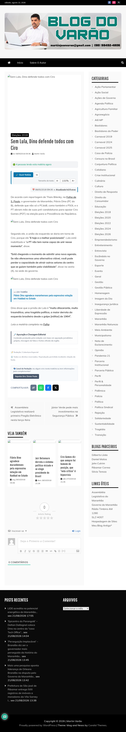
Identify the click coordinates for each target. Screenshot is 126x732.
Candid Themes (97, 725)
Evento (99, 270)
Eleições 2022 (103, 223)
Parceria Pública (104, 370)
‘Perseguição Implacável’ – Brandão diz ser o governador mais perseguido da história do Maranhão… (23, 649)
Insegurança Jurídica (106, 304)
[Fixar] (34, 551)
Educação (100, 206)
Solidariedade (103, 418)
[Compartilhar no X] (56, 388)
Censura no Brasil (105, 158)
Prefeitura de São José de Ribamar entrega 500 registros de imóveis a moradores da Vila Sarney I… (23, 693)
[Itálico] (25, 551)
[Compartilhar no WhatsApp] (41, 388)
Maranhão (101, 318)
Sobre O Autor (38, 62)
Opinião (99, 350)
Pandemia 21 (102, 355)
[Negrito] (21, 551)
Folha (46, 324)
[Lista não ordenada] (42, 551)
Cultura (99, 186)
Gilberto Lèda (100, 454)
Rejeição (100, 412)
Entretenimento (103, 245)
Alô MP (99, 120)
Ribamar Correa (101, 467)
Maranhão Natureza (106, 324)
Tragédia (100, 429)
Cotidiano (100, 169)
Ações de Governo (105, 97)
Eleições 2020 (103, 217)
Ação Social (101, 92)
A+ (73, 181)
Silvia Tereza (99, 471)
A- (57, 181)
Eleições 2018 (20, 135)
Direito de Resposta (106, 191)
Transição (100, 434)
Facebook (109, 2)
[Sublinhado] (29, 551)
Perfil (98, 375)
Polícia (98, 396)
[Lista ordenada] (38, 551)
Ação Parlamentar (105, 86)
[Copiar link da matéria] (33, 388)
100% (65, 180)
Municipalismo (103, 335)
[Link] (55, 551)
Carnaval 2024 (103, 142)
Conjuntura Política (105, 164)
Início (20, 62)
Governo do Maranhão (104, 504)
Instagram (114, 2)
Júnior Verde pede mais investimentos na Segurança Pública (64, 411)
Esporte (99, 265)
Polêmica (100, 390)
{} (59, 551)
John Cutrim (98, 463)
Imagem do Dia (103, 298)
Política (99, 401)
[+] (63, 551)
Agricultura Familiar (106, 108)
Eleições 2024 (103, 228)
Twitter (119, 2)
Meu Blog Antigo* (102, 525)
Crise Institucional (105, 175)
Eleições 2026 (103, 234)
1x (37, 175)
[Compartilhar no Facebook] (48, 388)
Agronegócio (102, 114)
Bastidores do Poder (106, 131)
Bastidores (101, 125)
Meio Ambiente (103, 329)
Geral (98, 276)
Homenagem (102, 293)
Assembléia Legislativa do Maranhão (100, 496)
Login (78, 531)
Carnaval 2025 (103, 147)
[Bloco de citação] (47, 551)
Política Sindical (104, 407)
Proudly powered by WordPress (37, 725)
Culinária (100, 180)
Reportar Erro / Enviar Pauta (26, 376)
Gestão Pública (103, 287)
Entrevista (100, 250)
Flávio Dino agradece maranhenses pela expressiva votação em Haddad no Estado (43, 297)
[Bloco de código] (51, 551)
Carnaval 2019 (103, 136)
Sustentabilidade (104, 423)
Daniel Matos (99, 459)
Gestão (99, 282)
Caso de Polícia (103, 153)
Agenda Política (104, 103)
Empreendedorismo (106, 239)
